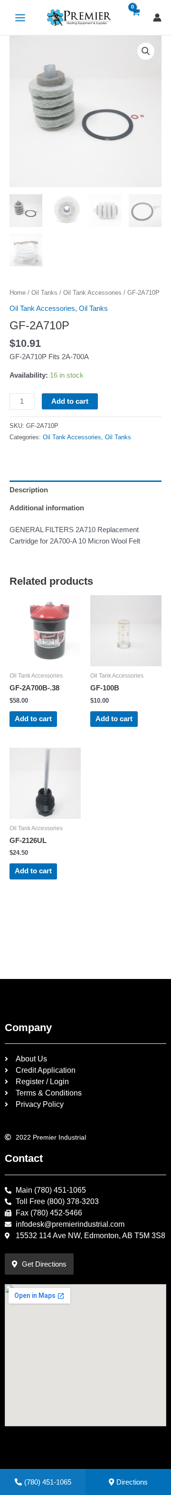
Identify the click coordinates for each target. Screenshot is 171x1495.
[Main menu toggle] (20, 17)
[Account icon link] (157, 17)
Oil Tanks (44, 292)
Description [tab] (29, 490)
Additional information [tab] (47, 508)
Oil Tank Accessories (92, 292)
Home (18, 292)
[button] (145, 51)
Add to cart (69, 401)
